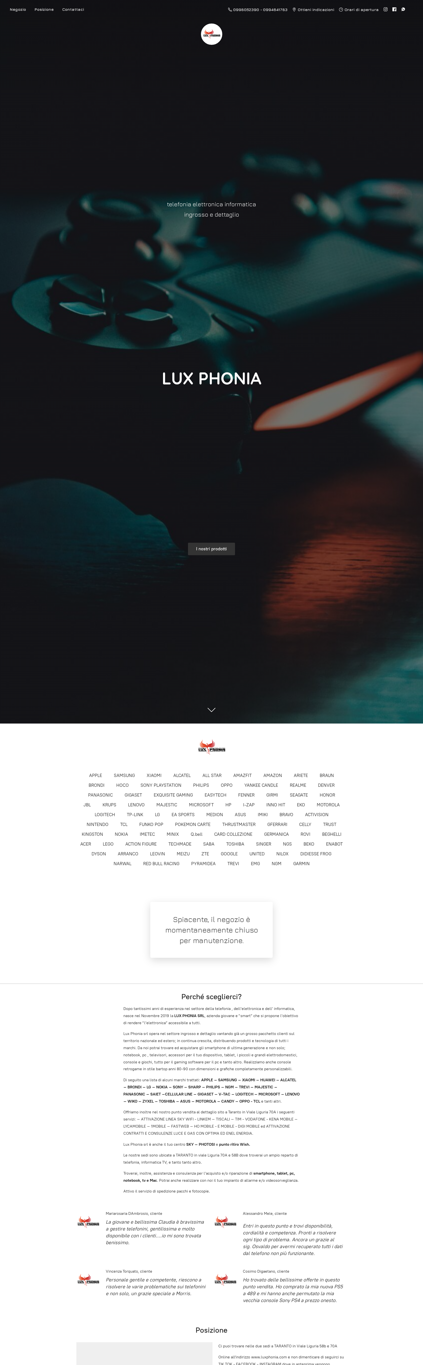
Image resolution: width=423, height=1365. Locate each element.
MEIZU (183, 854)
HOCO (122, 785)
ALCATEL (182, 775)
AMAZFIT (242, 775)
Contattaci (73, 9)
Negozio (18, 9)
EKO (301, 805)
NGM (277, 863)
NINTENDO (97, 824)
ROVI (305, 834)
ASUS (240, 814)
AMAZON (272, 775)
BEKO (309, 844)
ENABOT (334, 844)
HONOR (327, 795)
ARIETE (301, 775)
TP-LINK (135, 814)
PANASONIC (100, 795)
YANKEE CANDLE (261, 785)
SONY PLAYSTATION (161, 785)
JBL (87, 805)
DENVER (326, 785)
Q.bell (196, 834)
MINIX (173, 834)
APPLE (95, 775)
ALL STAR (212, 775)
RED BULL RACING (161, 863)
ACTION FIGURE (141, 844)
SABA (208, 844)
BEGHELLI (331, 834)
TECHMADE (179, 844)
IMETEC (147, 834)
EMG (255, 863)
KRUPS (109, 805)
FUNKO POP (151, 824)
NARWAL (122, 863)
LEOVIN (157, 854)
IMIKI (263, 814)
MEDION (214, 814)
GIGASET (133, 795)
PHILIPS (201, 785)
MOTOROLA (328, 805)
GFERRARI (277, 824)
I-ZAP (249, 805)
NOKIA (121, 834)
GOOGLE (229, 854)
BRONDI (97, 785)
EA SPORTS (183, 814)
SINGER (263, 844)
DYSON (99, 854)
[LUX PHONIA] (211, 747)
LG (157, 814)
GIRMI (272, 795)
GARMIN (301, 863)
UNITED (257, 854)
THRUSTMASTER (239, 824)
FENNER (246, 795)
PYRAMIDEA (203, 863)
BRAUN (327, 775)
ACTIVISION (317, 814)
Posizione (44, 9)
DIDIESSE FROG (315, 854)
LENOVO (136, 805)
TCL (124, 824)
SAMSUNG (124, 775)
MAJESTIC (166, 805)
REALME (298, 785)
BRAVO (286, 814)
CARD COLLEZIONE (233, 834)
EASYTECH (215, 795)
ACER (85, 844)
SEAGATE (299, 795)
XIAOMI (154, 775)
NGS (287, 844)
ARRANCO (128, 854)
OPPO (227, 785)
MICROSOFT (201, 805)
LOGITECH (105, 814)
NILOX (282, 854)
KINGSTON (92, 834)
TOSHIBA (235, 844)
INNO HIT (275, 805)
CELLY (305, 824)
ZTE (205, 854)
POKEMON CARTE (193, 824)
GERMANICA (276, 834)
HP (228, 805)
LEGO (108, 844)
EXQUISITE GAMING (173, 795)
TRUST (329, 824)
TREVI (233, 863)
